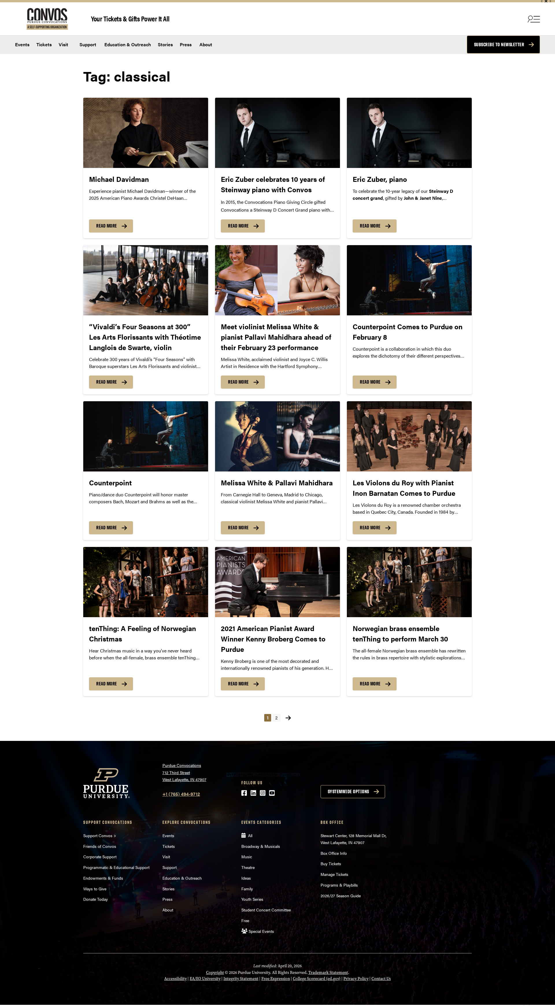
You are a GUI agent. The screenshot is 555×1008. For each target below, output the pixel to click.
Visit (63, 44)
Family (247, 889)
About (205, 44)
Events (22, 44)
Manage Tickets (334, 874)
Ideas (246, 878)
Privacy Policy (356, 978)
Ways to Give (94, 889)
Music (246, 856)
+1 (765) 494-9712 (181, 794)
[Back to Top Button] (526, 1003)
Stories (165, 44)
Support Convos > (99, 835)
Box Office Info (334, 853)
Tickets (44, 44)
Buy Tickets (331, 863)
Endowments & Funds (103, 878)
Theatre (248, 867)
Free (245, 920)
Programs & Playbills (339, 885)
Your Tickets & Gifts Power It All (130, 18)
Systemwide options (348, 791)
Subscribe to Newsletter (499, 44)
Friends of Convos (99, 846)
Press (186, 44)
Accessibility (175, 978)
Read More (106, 226)
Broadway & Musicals (260, 846)
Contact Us (381, 978)
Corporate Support (99, 856)
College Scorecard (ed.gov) (317, 978)
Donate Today (95, 899)
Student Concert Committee (266, 910)
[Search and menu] (533, 19)
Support (87, 44)
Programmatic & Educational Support (116, 867)
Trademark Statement (328, 972)
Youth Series (252, 899)
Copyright (215, 972)
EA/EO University (205, 978)
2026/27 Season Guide (341, 895)
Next (288, 718)
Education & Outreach (127, 44)
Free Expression (275, 978)
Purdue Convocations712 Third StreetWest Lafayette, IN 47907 (184, 772)
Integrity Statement (240, 978)
